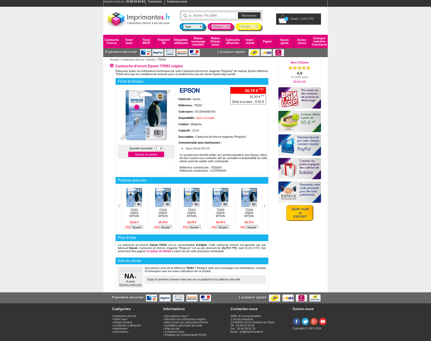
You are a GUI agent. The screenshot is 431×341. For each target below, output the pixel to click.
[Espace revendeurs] (299, 192)
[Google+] (314, 325)
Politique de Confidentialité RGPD (186, 335)
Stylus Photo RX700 (198, 148)
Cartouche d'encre (112, 41)
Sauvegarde (284, 41)
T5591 (134, 209)
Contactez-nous (174, 331)
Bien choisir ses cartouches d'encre (186, 322)
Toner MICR (146, 41)
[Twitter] (305, 325)
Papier (267, 41)
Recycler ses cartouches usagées (185, 319)
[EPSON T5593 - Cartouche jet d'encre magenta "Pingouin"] (146, 142)
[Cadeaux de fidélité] (299, 168)
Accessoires (301, 41)
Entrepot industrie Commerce (319, 41)
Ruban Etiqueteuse (215, 41)
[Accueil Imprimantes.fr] (138, 19)
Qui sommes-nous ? (177, 316)
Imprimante (250, 41)
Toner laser (129, 41)
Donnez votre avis (130, 284)
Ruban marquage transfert (198, 41)
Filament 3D (164, 41)
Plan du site (172, 328)
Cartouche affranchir (233, 41)
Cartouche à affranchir (127, 325)
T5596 (249, 209)
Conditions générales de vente (183, 325)
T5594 (192, 209)
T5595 (220, 209)
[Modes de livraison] (299, 121)
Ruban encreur (123, 322)
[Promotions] (299, 98)
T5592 (163, 209)
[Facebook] (296, 325)
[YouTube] (323, 325)
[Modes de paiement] (299, 145)
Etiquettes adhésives (181, 41)
